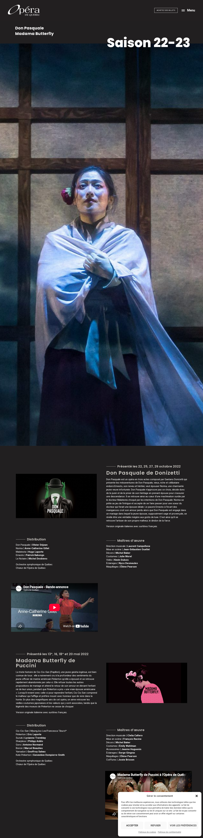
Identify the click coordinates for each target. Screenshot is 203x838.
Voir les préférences (183, 825)
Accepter (132, 825)
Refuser (156, 825)
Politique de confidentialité (169, 832)
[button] (196, 796)
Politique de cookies (147, 832)
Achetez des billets (166, 10)
